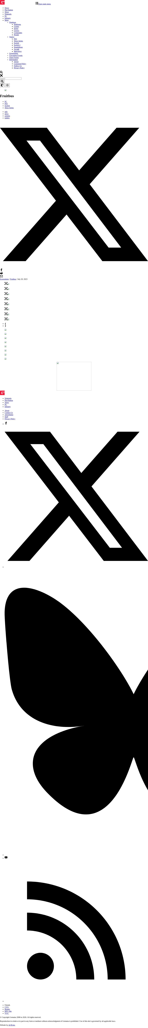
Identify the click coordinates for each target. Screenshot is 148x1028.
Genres (16, 31)
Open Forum (14, 58)
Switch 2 (17, 45)
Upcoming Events (15, 55)
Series (16, 29)
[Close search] (1, 76)
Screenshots (13, 53)
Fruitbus (13, 279)
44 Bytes (12, 1025)
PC (6, 16)
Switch (16, 43)
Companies (18, 33)
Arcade (16, 49)
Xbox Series (18, 41)
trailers (7, 118)
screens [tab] (7, 116)
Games (16, 26)
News (7, 8)
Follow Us (18, 66)
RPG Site (8, 1011)
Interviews (18, 51)
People (16, 35)
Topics (11, 37)
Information (13, 60)
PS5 (15, 39)
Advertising (9, 415)
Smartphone (18, 47)
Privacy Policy (19, 68)
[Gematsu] (17, 4)
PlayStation (9, 10)
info (6, 112)
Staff (6, 417)
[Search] (1, 73)
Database (12, 22)
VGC (7, 1013)
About (16, 62)
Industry (8, 18)
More (7, 20)
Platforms (17, 24)
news (6, 114)
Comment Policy (20, 64)
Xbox (7, 12)
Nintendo (8, 14)
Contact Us (9, 413)
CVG (7, 1007)
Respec (7, 1009)
